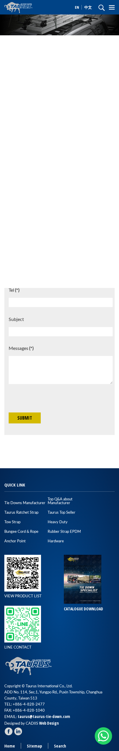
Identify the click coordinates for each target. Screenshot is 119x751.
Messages (21, 348)
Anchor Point (15, 541)
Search (60, 746)
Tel (14, 290)
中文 (88, 7)
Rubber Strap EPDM (64, 532)
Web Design (49, 723)
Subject (16, 319)
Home (9, 746)
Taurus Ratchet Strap (21, 513)
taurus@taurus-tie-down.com (44, 716)
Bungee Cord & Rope (21, 532)
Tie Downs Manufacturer (24, 503)
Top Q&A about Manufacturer (60, 501)
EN (77, 7)
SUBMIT (24, 418)
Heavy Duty (58, 522)
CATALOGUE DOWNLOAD (83, 609)
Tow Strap (12, 522)
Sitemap (34, 746)
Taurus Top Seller (61, 513)
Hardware (56, 541)
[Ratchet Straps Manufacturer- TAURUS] (28, 7)
